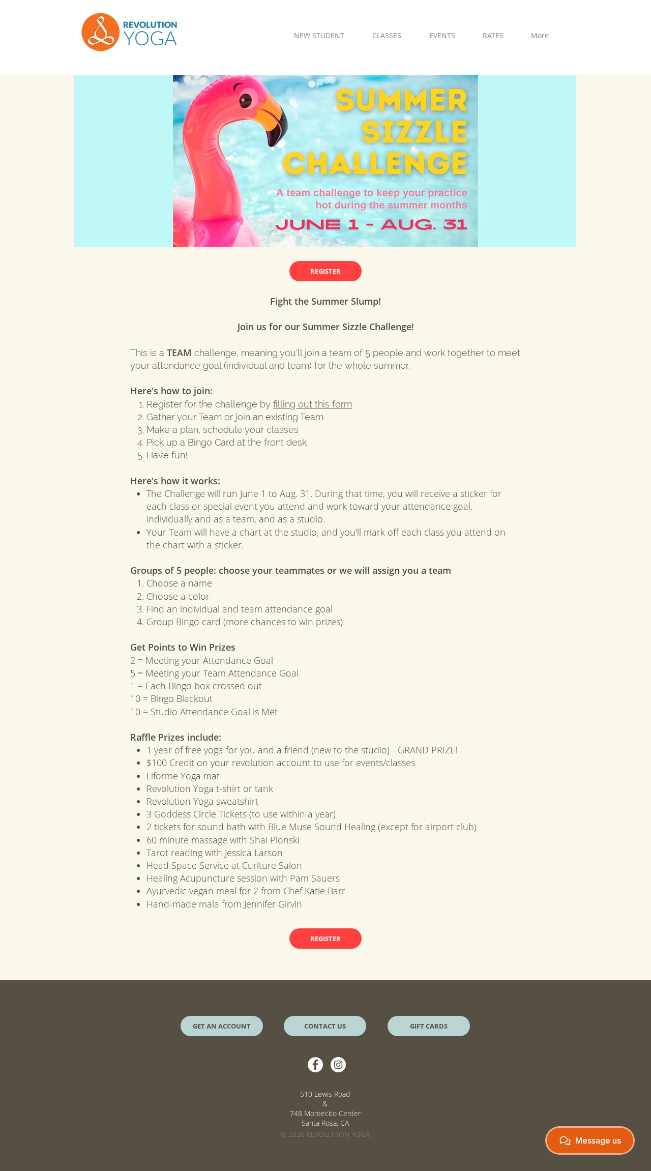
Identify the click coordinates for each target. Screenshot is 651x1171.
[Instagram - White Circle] (338, 1064)
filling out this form (312, 404)
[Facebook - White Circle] (315, 1064)
